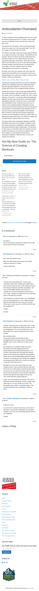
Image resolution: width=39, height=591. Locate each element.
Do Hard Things (6, 501)
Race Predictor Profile (8, 517)
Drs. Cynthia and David (11, 275)
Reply (34, 249)
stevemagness (8, 254)
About (3, 498)
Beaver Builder (30, 588)
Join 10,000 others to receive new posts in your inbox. (19, 546)
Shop (3, 522)
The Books (5, 528)
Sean (5, 236)
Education (5, 503)
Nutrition (34, 222)
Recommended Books (8, 519)
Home (3, 509)
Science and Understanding (16, 222)
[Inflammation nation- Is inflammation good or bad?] (10, 205)
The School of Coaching (9, 533)
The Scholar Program (8, 530)
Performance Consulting (9, 511)
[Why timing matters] (27, 181)
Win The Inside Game (8, 536)
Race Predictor (6, 514)
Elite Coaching (6, 506)
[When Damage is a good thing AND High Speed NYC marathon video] (10, 183)
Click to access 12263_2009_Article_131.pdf (15, 80)
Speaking (4, 525)
